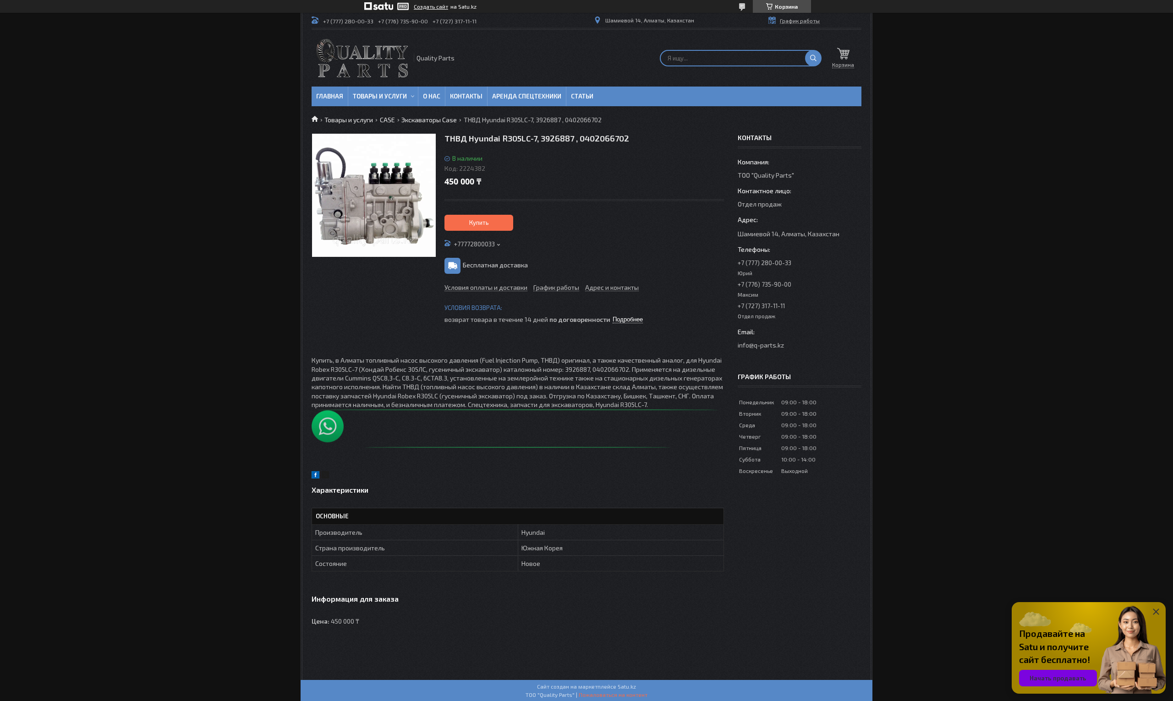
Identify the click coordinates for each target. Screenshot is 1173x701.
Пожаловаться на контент (613, 694)
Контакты (466, 96)
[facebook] (315, 476)
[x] (325, 476)
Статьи (582, 96)
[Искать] (813, 58)
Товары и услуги (380, 96)
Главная (329, 96)
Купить (479, 222)
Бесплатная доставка (495, 265)
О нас (431, 96)
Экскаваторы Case (429, 120)
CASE (387, 120)
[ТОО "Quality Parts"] (362, 58)
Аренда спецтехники (526, 96)
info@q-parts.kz (761, 345)
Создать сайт (431, 6)
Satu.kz (627, 686)
